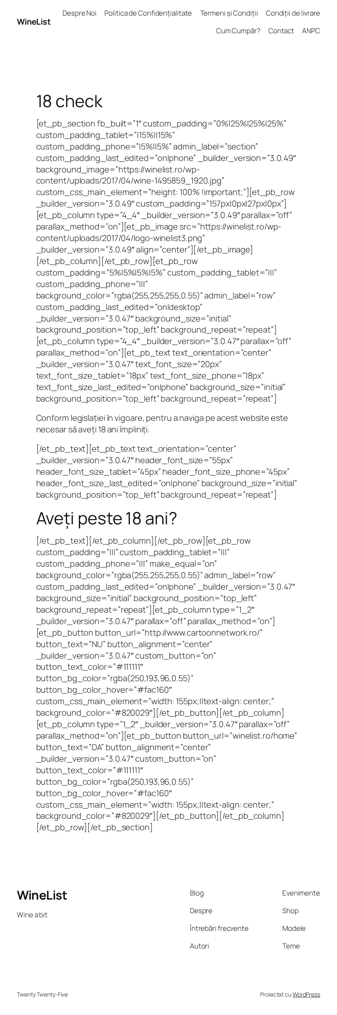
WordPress (306, 994)
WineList (34, 21)
